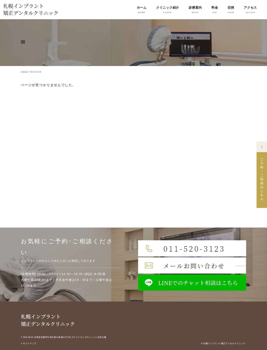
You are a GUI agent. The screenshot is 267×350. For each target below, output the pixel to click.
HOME (24, 72)
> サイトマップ (28, 343)
